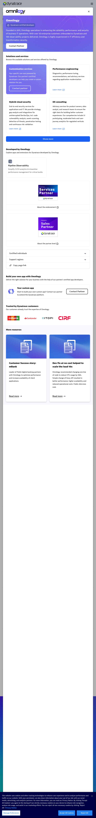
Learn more (57, 90)
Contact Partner (16, 46)
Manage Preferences (11, 813)
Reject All (84, 813)
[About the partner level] (57, 243)
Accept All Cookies (67, 813)
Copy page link (19, 265)
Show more (48, 139)
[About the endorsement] (57, 207)
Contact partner (20, 88)
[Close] (89, 11)
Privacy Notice (11, 808)
